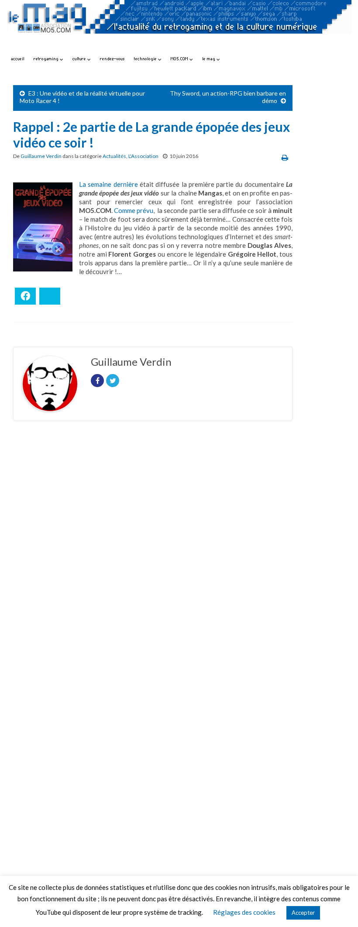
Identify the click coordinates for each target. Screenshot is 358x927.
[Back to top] (338, 907)
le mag (209, 59)
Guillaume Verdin (41, 156)
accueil (17, 59)
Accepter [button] (303, 912)
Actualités (114, 156)
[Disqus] (153, 547)
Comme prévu (133, 210)
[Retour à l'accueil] (179, 25)
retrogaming (47, 59)
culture (79, 59)
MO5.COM (180, 59)
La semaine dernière (108, 184)
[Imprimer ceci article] (285, 157)
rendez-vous (112, 59)
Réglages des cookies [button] (244, 912)
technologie (146, 59)
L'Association (143, 156)
